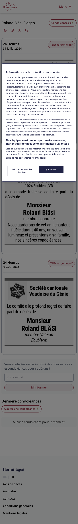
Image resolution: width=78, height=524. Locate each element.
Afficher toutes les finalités (22, 171)
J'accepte (51, 169)
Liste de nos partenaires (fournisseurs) (26, 157)
